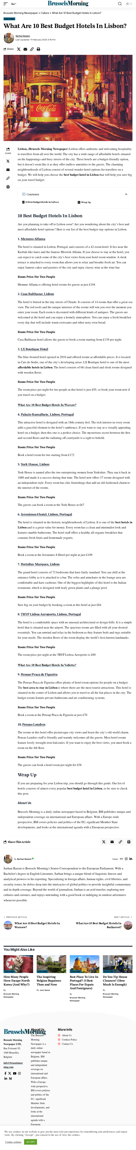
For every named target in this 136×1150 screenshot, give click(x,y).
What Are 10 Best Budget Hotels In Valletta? (47, 665)
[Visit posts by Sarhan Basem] (9, 38)
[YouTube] (14, 1073)
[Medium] (10, 1078)
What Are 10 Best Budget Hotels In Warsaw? (47, 405)
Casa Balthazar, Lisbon (37, 294)
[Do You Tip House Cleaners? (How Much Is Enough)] (117, 964)
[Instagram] (126, 859)
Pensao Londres (33, 724)
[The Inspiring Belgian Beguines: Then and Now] (51, 964)
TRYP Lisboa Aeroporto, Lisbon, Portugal (51, 614)
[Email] (25, 49)
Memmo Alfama (33, 239)
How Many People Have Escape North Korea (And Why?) (17, 981)
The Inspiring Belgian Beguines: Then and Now (49, 981)
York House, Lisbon (35, 464)
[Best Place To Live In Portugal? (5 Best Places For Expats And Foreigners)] (84, 964)
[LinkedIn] (130, 859)
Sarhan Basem (23, 36)
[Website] (121, 859)
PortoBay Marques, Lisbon (40, 564)
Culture (45, 12)
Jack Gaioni (45, 990)
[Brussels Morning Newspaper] (67, 3)
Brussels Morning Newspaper (21, 12)
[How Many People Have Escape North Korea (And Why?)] (18, 964)
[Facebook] (5, 1073)
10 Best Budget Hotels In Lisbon (42, 201)
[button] (7, 3)
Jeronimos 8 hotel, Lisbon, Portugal (46, 514)
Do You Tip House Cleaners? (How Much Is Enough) (115, 981)
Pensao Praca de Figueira (39, 674)
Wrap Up (86, 202)
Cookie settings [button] (13, 1142)
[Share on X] (19, 49)
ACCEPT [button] (30, 1141)
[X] (9, 1073)
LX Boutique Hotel (34, 349)
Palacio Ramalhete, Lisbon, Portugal (47, 414)
